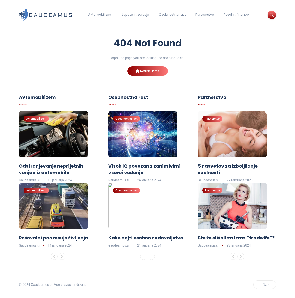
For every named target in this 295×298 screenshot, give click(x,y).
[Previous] (54, 256)
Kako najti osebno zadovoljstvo (145, 238)
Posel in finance (236, 14)
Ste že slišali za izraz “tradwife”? (236, 238)
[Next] (62, 256)
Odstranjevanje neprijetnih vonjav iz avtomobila (51, 169)
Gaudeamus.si (29, 180)
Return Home (149, 71)
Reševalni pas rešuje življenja (53, 238)
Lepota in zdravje (135, 14)
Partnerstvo (204, 14)
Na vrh (267, 284)
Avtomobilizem (100, 14)
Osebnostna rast (172, 14)
